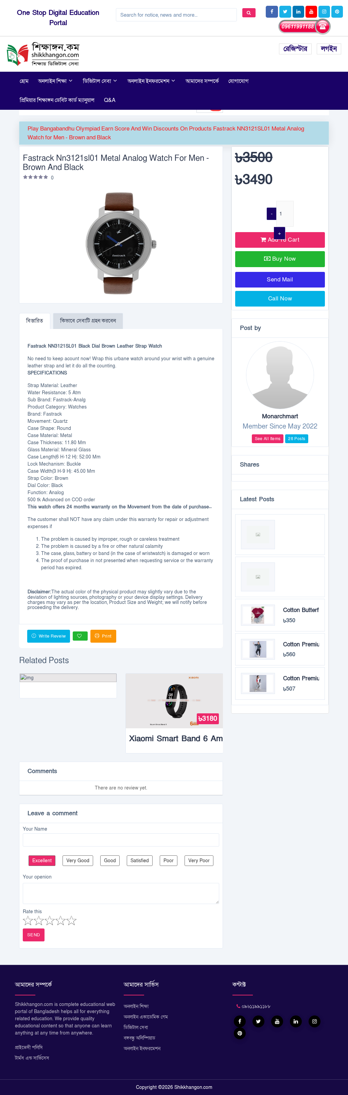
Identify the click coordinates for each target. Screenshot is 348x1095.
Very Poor (199, 860)
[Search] (248, 12)
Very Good (77, 860)
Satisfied (139, 860)
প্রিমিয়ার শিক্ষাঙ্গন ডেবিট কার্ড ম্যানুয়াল (57, 100)
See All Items (268, 438)
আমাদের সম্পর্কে (202, 81)
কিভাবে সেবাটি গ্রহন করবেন (88, 321)
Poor (168, 860)
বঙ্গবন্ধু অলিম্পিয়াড (139, 1038)
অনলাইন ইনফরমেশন (149, 81)
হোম (24, 81)
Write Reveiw (51, 636)
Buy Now (284, 259)
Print (106, 636)
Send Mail (280, 279)
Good (110, 860)
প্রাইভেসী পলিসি (29, 1047)
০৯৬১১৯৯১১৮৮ (255, 1006)
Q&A (110, 100)
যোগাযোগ (238, 81)
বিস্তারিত (34, 321)
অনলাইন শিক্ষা (53, 81)
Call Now (280, 298)
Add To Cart (282, 240)
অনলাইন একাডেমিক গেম (146, 1017)
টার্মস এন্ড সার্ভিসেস (32, 1058)
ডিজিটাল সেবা (97, 81)
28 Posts (296, 438)
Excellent (42, 860)
